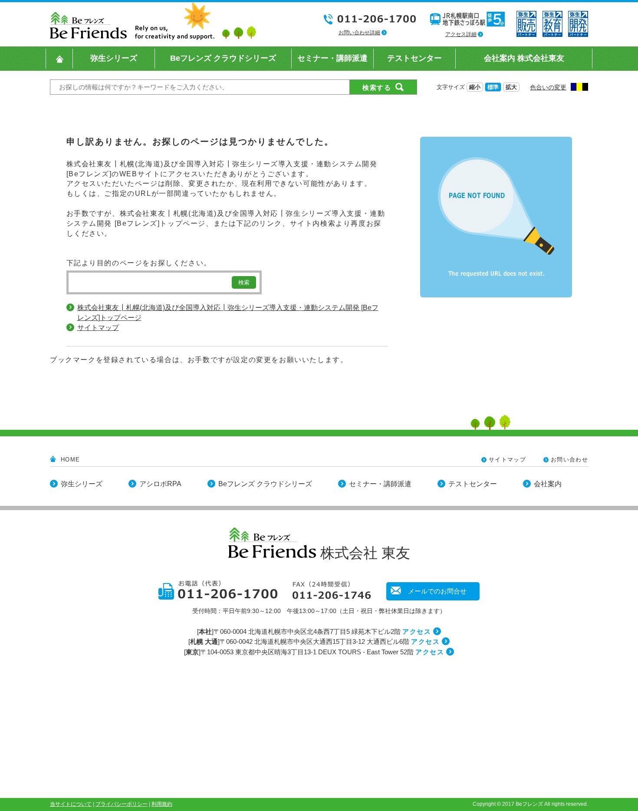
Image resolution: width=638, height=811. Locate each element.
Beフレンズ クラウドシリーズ (265, 484)
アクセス (416, 631)
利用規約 (161, 804)
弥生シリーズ (81, 484)
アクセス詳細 (461, 34)
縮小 (474, 87)
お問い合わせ (569, 459)
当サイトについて (71, 804)
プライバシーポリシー (121, 804)
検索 (244, 282)
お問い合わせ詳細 (359, 33)
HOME (70, 459)
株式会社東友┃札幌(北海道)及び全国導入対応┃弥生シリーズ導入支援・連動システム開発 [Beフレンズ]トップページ (227, 312)
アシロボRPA (160, 484)
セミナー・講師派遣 (380, 484)
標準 (493, 87)
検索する (376, 87)
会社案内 (548, 484)
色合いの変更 (548, 87)
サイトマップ (98, 327)
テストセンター (472, 484)
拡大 (511, 87)
